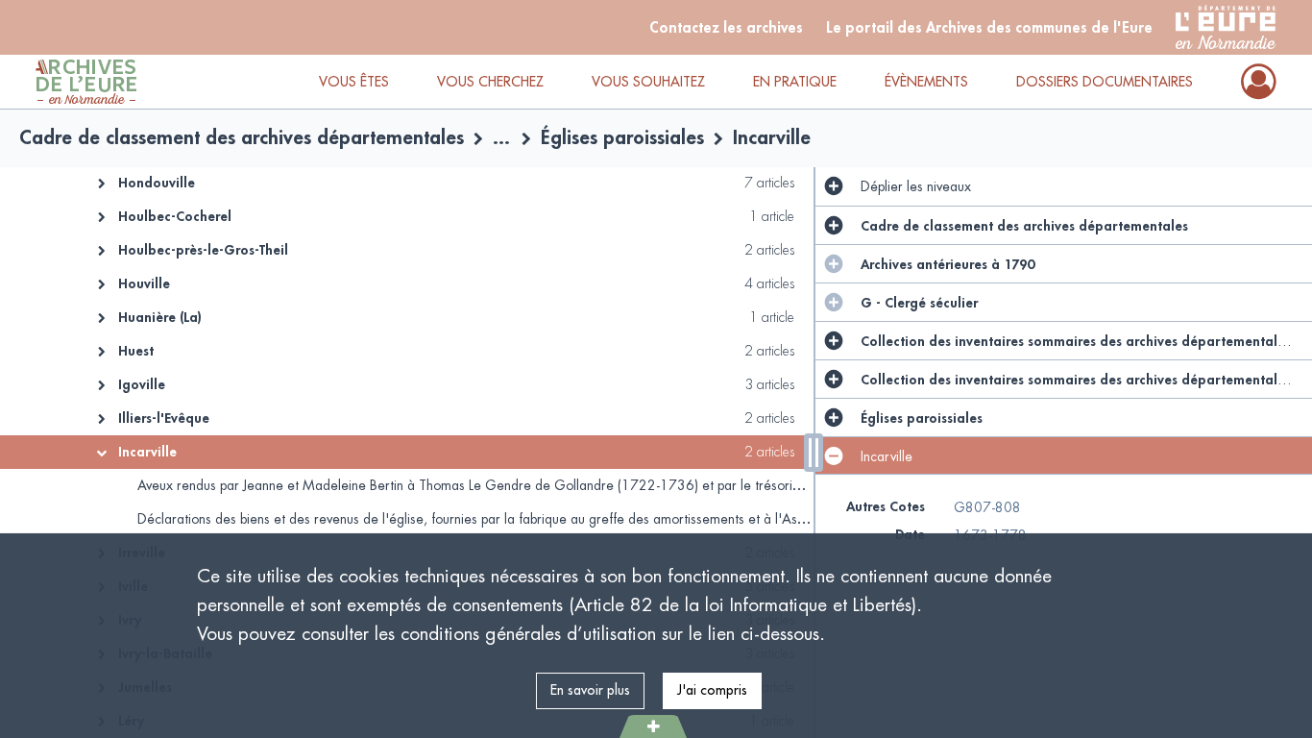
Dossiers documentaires (1104, 81)
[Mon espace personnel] (1258, 82)
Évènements (926, 81)
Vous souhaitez (648, 81)
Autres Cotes (885, 506)
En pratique (795, 81)
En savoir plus (590, 690)
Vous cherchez (490, 81)
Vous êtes (354, 81)
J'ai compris (712, 690)
